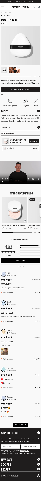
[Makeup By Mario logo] (20, 7)
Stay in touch (10, 432)
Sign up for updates (30, 446)
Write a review (20, 260)
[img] (11, 275)
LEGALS (5, 469)
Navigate (6, 459)
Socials (6, 464)
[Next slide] (39, 233)
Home (2, 13)
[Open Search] (34, 7)
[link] (5, 15)
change (35, 148)
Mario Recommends (8, 133)
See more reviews (20, 425)
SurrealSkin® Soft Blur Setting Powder (13, 225)
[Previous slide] (35, 233)
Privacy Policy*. (24, 450)
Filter (22, 266)
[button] (25, 220)
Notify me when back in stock (20, 89)
